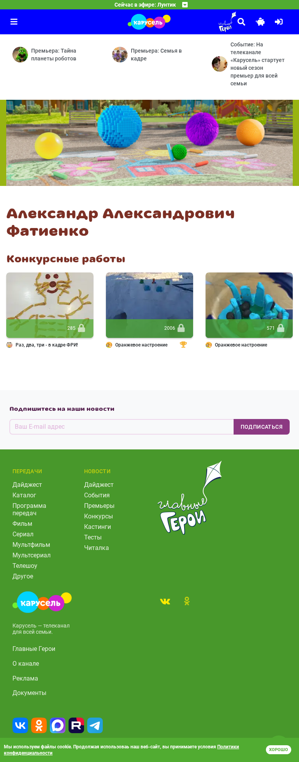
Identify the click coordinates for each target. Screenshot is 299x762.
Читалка (96, 548)
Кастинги (97, 526)
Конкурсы (98, 516)
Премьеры (99, 505)
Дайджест (27, 484)
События (97, 495)
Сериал (22, 534)
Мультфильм (31, 544)
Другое (22, 576)
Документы (29, 693)
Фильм (22, 523)
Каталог (24, 495)
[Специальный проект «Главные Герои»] (205, 22)
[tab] (165, 601)
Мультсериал (31, 555)
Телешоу (24, 565)
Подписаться (262, 427)
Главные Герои (33, 648)
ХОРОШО (278, 749)
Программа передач (29, 509)
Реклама (25, 678)
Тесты (93, 537)
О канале (25, 663)
